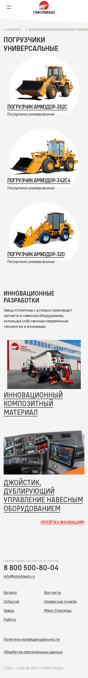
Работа (10, 619)
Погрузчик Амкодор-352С (37, 106)
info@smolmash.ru (19, 576)
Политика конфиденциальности (32, 639)
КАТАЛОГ (14, 29)
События (11, 601)
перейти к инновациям (62, 522)
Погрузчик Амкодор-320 (36, 254)
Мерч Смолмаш (58, 610)
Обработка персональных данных (33, 651)
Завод (9, 610)
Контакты (52, 592)
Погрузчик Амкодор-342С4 (38, 180)
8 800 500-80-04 (31, 568)
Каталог (10, 592)
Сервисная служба (60, 601)
